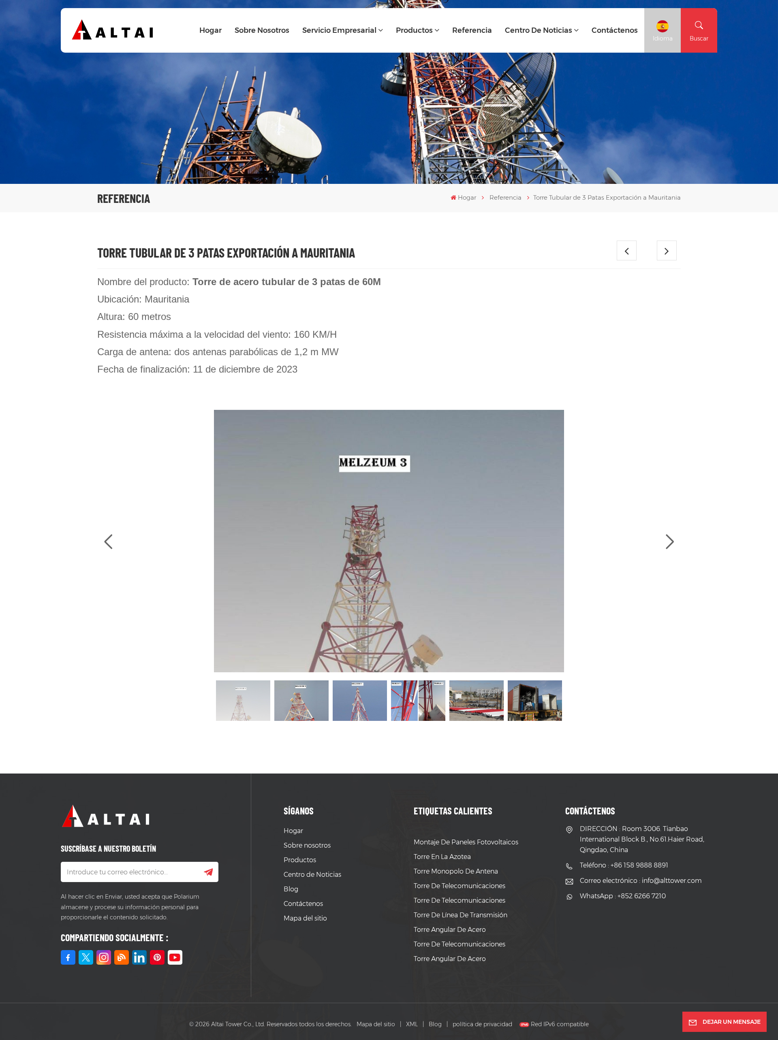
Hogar (210, 30)
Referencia (472, 30)
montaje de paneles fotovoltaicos (466, 842)
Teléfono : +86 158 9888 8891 (624, 865)
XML (412, 1024)
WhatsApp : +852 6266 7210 (623, 896)
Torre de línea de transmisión (460, 915)
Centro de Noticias (538, 30)
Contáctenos (615, 30)
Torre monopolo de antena (456, 871)
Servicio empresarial (339, 30)
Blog (291, 889)
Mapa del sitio (305, 918)
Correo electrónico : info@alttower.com (641, 880)
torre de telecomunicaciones (459, 886)
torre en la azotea (442, 857)
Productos (414, 30)
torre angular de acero (450, 929)
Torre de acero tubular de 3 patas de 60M (286, 281)
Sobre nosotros (262, 30)
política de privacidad (482, 1024)
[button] (670, 542)
